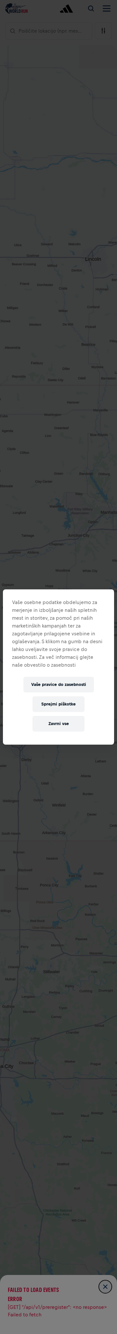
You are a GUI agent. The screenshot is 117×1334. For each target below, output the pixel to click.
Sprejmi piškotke (58, 704)
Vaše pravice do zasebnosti (58, 684)
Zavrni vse (58, 723)
